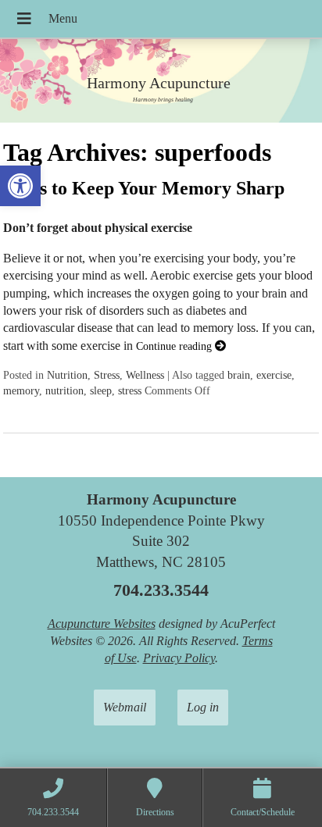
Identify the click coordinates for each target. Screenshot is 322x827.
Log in (203, 707)
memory (21, 390)
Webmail (124, 707)
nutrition (64, 390)
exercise (274, 375)
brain (238, 375)
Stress (107, 375)
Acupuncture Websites (102, 623)
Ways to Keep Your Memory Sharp (143, 188)
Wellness (145, 375)
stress (129, 390)
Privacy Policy (179, 658)
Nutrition (67, 375)
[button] (20, 186)
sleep (101, 390)
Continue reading (175, 346)
